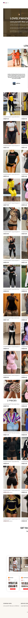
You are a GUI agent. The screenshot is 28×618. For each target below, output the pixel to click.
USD (6, 3)
